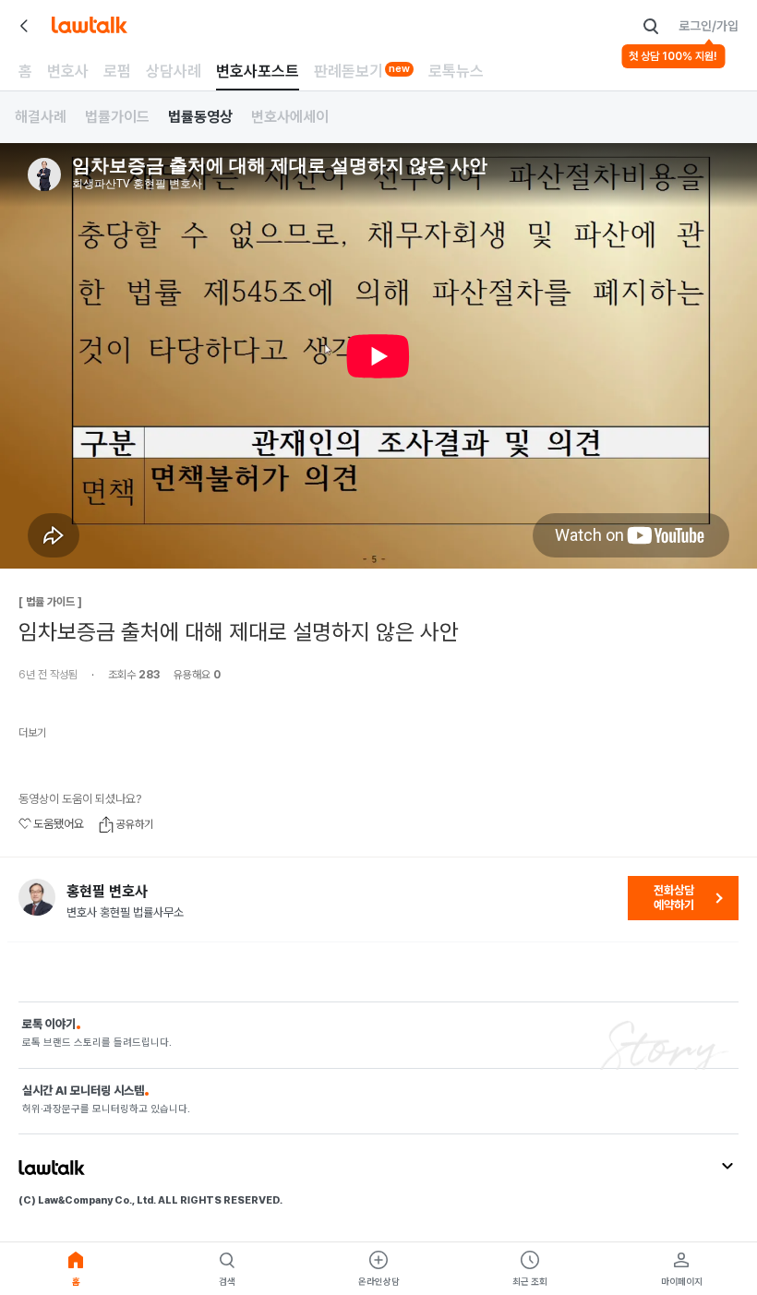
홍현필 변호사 (107, 891)
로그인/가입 (709, 25)
